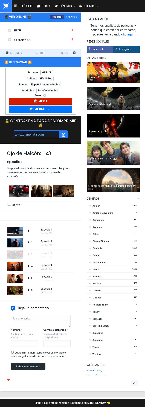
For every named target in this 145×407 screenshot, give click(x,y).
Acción (96, 206)
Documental (98, 262)
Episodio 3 (46, 253)
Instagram (125, 49)
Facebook (97, 49)
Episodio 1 (46, 229)
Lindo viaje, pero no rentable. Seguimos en (72, 403)
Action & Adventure (102, 213)
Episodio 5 (46, 277)
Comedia (97, 248)
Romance (97, 319)
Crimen (96, 255)
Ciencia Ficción (100, 241)
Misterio (96, 290)
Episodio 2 (46, 241)
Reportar (57, 16)
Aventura (97, 227)
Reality (95, 311)
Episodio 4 (46, 265)
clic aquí (127, 34)
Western (96, 354)
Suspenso (97, 340)
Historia (96, 283)
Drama (95, 269)
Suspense (97, 333)
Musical (96, 297)
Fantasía (96, 276)
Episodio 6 (46, 288)
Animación (98, 220)
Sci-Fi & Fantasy (100, 326)
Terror (95, 347)
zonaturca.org (94, 370)
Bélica (95, 234)
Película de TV (100, 304)
